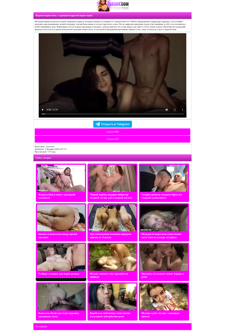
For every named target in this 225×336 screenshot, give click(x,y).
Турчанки (50, 146)
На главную (41, 326)
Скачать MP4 (112, 132)
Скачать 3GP (112, 139)
